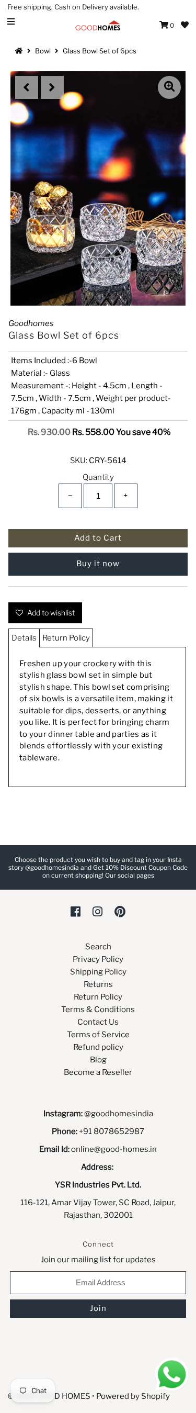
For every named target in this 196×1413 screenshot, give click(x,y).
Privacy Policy (98, 959)
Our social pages (129, 875)
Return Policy (66, 638)
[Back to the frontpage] (20, 51)
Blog (98, 1059)
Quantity (98, 477)
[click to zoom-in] (169, 87)
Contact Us (98, 1022)
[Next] (52, 87)
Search (98, 946)
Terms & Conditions (98, 1009)
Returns (98, 984)
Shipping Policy (98, 972)
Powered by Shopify (133, 1396)
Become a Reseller (98, 1072)
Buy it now (98, 563)
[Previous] (26, 87)
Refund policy (98, 1047)
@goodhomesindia (118, 1113)
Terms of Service (98, 1034)
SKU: (78, 460)
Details (24, 638)
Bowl (43, 51)
